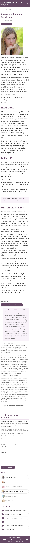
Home (2, 9)
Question (3, 452)
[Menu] (27, 3)
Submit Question (7, 467)
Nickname (3, 438)
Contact (16, 541)
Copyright (26, 539)
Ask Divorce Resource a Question (11, 304)
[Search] (25, 3)
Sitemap (10, 541)
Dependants (8, 9)
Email (12, 445)
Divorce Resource (11, 2)
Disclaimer (10, 539)
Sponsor (21, 541)
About (4, 539)
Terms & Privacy (18, 539)
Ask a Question (6, 24)
